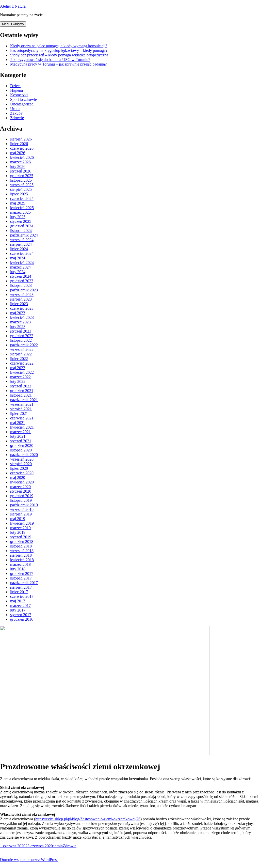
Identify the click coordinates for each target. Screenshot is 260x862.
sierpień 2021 (21, 409)
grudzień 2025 (21, 176)
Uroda (15, 108)
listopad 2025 (21, 180)
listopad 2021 (21, 395)
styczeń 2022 (20, 386)
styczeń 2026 (20, 171)
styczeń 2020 (20, 491)
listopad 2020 (21, 450)
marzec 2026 (20, 162)
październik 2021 (24, 400)
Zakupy (16, 113)
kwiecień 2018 (22, 560)
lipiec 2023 (19, 304)
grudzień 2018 (21, 541)
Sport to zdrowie (23, 99)
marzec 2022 (20, 377)
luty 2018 (17, 569)
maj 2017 (17, 601)
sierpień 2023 (21, 299)
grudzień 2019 (21, 496)
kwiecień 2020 (22, 482)
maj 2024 (17, 258)
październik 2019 (24, 505)
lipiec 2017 (19, 592)
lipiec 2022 (19, 358)
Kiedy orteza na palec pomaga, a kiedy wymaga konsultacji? (58, 46)
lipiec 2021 (19, 413)
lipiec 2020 (19, 468)
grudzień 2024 (21, 226)
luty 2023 (17, 326)
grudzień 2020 (21, 445)
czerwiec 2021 (22, 418)
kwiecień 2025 (22, 208)
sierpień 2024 (21, 244)
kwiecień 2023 (22, 317)
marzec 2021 (20, 432)
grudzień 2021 (21, 390)
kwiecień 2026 (22, 157)
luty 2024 (17, 272)
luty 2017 (17, 610)
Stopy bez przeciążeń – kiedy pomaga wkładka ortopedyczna (59, 55)
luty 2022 (17, 381)
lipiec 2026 (19, 144)
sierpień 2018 (21, 555)
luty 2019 (17, 532)
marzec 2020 (20, 486)
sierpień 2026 (21, 139)
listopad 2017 (21, 578)
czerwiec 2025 (22, 198)
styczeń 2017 (20, 615)
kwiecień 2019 (22, 523)
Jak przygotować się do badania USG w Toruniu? (50, 59)
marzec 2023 (20, 322)
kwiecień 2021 (22, 427)
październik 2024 (24, 235)
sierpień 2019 (21, 514)
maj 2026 (17, 153)
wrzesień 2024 (22, 240)
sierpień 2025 (21, 189)
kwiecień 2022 (22, 372)
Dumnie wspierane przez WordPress (29, 859)
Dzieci (15, 86)
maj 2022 (17, 368)
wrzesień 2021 (22, 404)
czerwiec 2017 (22, 596)
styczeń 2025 (20, 221)
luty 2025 (17, 217)
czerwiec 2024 (22, 253)
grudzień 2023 (21, 281)
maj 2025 (17, 203)
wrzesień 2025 (22, 185)
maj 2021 (17, 422)
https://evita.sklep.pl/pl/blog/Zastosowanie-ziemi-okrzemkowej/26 (87, 819)
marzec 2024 (20, 267)
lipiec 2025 (19, 194)
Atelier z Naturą (13, 6)
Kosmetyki (19, 95)
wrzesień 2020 (22, 459)
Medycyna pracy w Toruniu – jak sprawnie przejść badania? (58, 64)
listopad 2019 (21, 500)
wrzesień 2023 (22, 294)
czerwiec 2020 (22, 473)
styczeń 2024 (20, 276)
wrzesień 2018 (22, 550)
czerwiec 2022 (22, 363)
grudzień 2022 (21, 336)
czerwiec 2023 (22, 308)
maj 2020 (17, 477)
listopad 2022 (21, 340)
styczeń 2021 (20, 441)
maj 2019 (17, 518)
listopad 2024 (21, 230)
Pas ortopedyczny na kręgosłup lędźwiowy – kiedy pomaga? (58, 50)
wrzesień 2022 (22, 349)
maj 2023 (17, 313)
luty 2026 (17, 166)
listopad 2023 (21, 285)
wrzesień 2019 (22, 509)
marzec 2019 (20, 528)
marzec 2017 (20, 605)
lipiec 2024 (19, 249)
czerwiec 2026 (22, 148)
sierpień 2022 (21, 354)
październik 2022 (24, 345)
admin (58, 846)
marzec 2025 (20, 212)
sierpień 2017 (21, 587)
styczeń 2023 (20, 331)
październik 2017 (24, 583)
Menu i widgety (13, 24)
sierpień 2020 (21, 464)
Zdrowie (17, 118)
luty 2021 (17, 436)
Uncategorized (22, 104)
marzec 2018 (20, 564)
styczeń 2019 (20, 537)
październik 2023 (24, 290)
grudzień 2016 (21, 619)
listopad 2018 (21, 546)
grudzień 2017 (21, 573)
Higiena (16, 90)
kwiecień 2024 (22, 262)
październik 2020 (24, 454)
